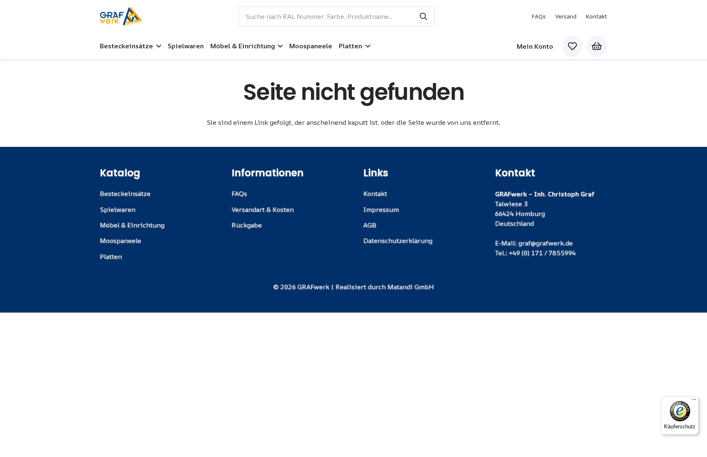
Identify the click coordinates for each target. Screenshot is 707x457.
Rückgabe (247, 225)
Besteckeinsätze (125, 193)
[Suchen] (423, 16)
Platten (111, 256)
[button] (157, 46)
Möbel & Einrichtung (132, 225)
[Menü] (694, 401)
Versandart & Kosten (263, 209)
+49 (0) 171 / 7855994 (542, 252)
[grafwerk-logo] (121, 16)
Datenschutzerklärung (397, 240)
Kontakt (596, 16)
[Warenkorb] (597, 46)
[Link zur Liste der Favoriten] (572, 46)
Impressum (381, 209)
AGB (369, 225)
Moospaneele (120, 240)
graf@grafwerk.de (545, 243)
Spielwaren (117, 209)
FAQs (538, 16)
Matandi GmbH (410, 286)
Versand (565, 16)
